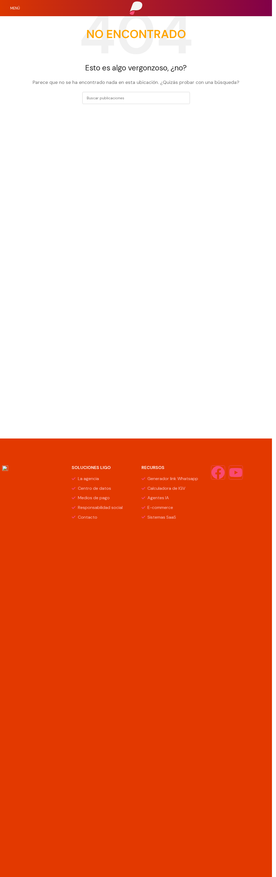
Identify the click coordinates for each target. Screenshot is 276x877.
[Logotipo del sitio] (136, 8)
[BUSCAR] (184, 98)
